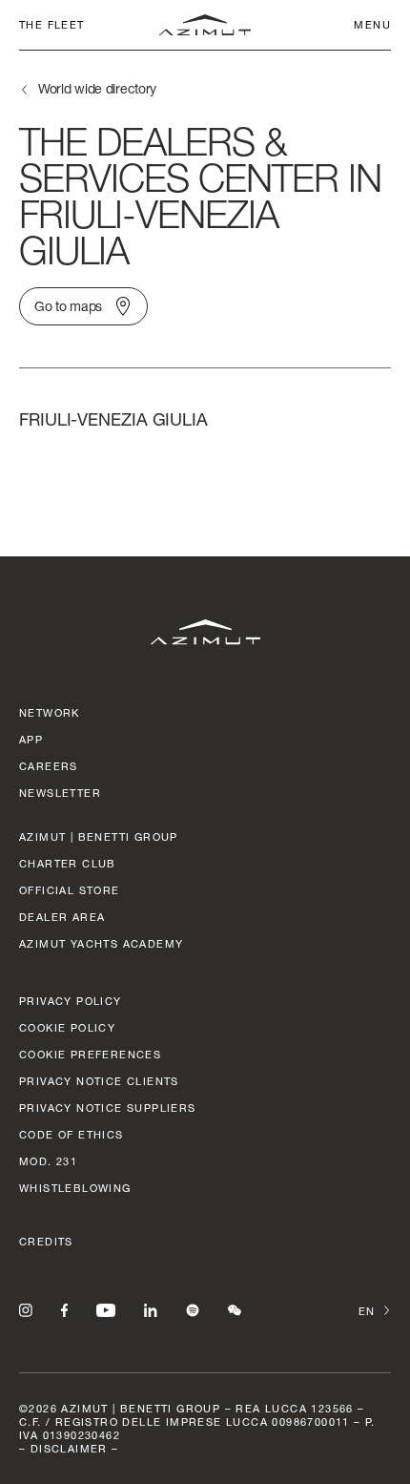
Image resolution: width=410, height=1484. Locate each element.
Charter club (67, 863)
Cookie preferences (90, 1054)
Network (49, 712)
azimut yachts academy (101, 943)
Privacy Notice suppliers (107, 1107)
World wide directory (97, 88)
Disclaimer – (75, 1448)
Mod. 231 (48, 1161)
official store (69, 890)
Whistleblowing (75, 1187)
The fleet (52, 24)
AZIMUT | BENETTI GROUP (98, 836)
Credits (46, 1241)
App (31, 739)
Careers (48, 766)
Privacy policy (70, 1000)
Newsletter (60, 792)
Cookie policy (67, 1027)
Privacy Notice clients (99, 1081)
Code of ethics (71, 1134)
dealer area (62, 916)
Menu (372, 24)
